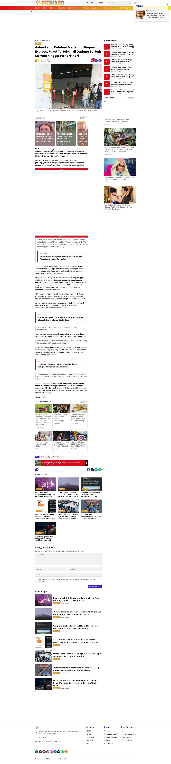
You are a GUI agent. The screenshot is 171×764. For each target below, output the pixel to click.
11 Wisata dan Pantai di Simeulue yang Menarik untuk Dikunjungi (122, 53)
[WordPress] (47, 751)
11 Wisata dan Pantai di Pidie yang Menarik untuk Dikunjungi (123, 68)
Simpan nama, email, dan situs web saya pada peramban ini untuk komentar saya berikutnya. (66, 581)
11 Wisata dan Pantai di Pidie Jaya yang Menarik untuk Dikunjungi (123, 76)
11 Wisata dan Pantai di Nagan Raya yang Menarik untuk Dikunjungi (122, 61)
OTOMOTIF (90, 737)
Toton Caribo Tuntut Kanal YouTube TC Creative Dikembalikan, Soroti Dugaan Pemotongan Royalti (45, 517)
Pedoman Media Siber (128, 734)
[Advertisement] (85, 24)
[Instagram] (51, 751)
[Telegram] (96, 469)
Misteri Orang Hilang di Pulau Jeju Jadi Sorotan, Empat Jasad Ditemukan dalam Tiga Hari (68, 517)
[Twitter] (92, 469)
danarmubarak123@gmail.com (49, 741)
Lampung (109, 731)
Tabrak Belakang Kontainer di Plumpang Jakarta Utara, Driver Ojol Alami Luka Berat (61, 318)
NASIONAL (38, 43)
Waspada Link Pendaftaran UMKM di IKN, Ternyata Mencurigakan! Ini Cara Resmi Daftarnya (90, 495)
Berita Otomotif (111, 734)
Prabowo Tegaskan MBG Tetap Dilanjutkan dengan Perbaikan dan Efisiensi (58, 365)
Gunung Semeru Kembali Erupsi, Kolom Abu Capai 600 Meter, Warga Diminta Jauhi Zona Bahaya (68, 495)
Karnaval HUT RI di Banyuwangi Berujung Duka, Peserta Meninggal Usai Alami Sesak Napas (45, 495)
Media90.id (43, 60)
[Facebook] (88, 469)
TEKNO (88, 734)
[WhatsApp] (100, 469)
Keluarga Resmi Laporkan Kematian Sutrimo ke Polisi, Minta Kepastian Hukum (61, 257)
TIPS (87, 743)
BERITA (88, 731)
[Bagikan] (100, 60)
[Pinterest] (44, 751)
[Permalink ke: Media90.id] (37, 60)
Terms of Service (127, 740)
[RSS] (66, 751)
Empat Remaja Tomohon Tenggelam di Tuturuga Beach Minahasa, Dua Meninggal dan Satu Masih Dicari (44, 539)
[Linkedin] (55, 751)
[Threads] (58, 751)
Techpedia (109, 743)
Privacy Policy (125, 737)
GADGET (108, 740)
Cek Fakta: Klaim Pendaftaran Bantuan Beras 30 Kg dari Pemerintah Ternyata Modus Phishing (91, 517)
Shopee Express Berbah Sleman (53, 457)
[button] (130, 3)
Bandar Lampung (111, 737)
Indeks (123, 731)
